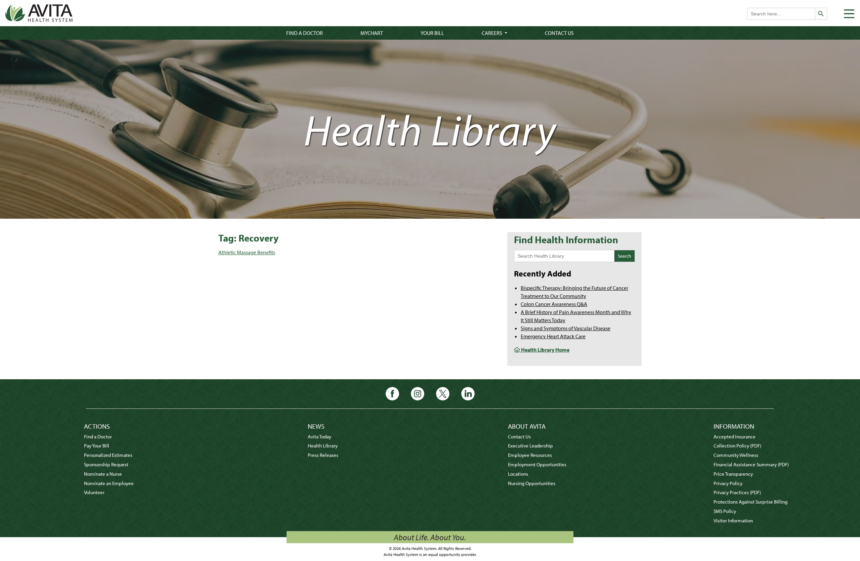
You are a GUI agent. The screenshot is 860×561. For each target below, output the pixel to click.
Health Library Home (544, 349)
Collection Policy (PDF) (737, 445)
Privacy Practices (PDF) (737, 492)
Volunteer (94, 492)
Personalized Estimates (108, 455)
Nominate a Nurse (103, 474)
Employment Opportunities (537, 464)
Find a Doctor (304, 33)
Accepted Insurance (735, 436)
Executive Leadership (530, 445)
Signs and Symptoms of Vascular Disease (565, 328)
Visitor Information (733, 520)
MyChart (371, 33)
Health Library (323, 445)
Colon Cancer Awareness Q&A (554, 304)
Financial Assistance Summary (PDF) (751, 464)
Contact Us (559, 33)
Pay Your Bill (96, 445)
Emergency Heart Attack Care (553, 336)
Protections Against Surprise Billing (750, 502)
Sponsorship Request (106, 464)
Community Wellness (736, 455)
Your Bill (432, 33)
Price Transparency (733, 474)
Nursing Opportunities (531, 483)
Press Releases (323, 455)
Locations (518, 474)
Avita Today (319, 436)
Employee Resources (530, 455)
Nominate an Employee (109, 483)
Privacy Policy (728, 483)
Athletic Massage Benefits (246, 252)
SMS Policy (725, 511)
